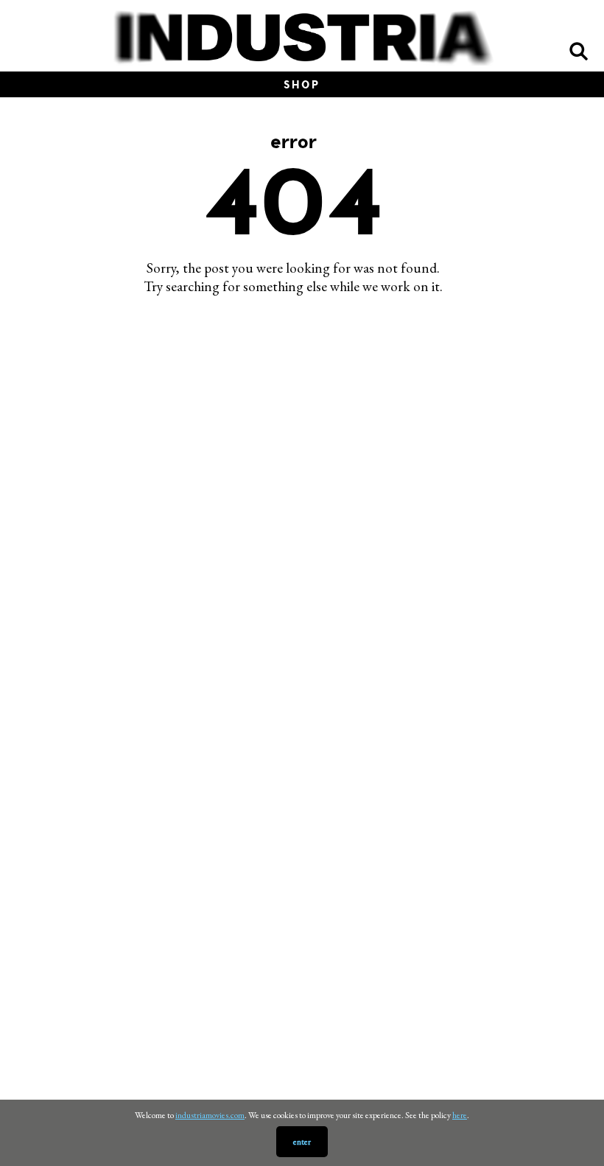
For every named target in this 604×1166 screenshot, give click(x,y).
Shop (302, 84)
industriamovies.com (210, 1115)
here (459, 1115)
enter (302, 1142)
